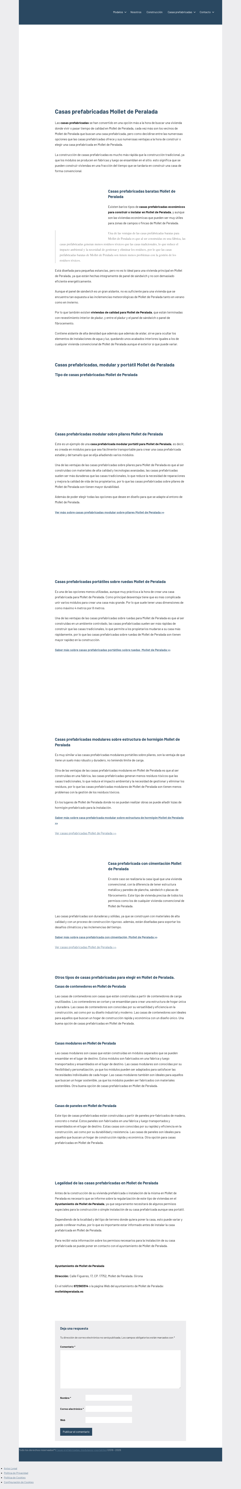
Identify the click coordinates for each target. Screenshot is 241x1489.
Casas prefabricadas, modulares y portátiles (81, 1449)
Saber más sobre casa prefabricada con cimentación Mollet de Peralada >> (106, 937)
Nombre (65, 1397)
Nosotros (136, 12)
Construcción (154, 12)
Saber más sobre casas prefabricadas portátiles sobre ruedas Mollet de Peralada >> (113, 650)
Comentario (67, 1346)
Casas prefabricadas (180, 12)
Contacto (205, 12)
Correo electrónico (72, 1408)
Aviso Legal (10, 1468)
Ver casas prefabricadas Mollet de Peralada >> (85, 833)
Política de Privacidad (16, 1472)
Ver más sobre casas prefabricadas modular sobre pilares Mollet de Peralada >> (109, 512)
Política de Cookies (15, 1477)
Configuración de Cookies (19, 1482)
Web (62, 1419)
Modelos (118, 12)
